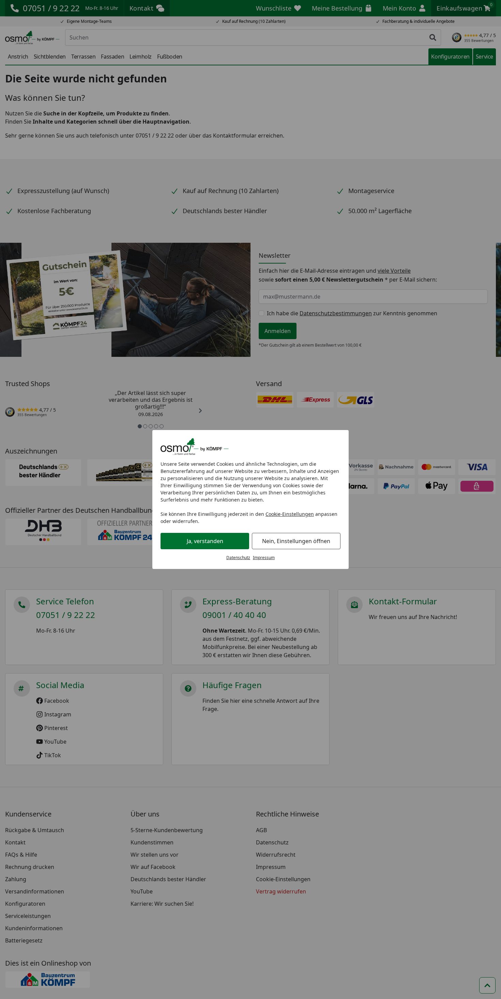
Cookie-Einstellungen (289, 514)
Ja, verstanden (205, 541)
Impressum (264, 557)
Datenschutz (238, 557)
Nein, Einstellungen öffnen (296, 541)
